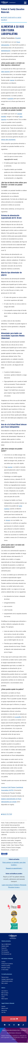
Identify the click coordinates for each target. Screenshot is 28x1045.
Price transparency (5, 952)
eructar (10, 467)
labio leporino (5, 72)
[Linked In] (9, 1024)
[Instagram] (14, 1024)
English (18, 38)
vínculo (8, 520)
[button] (25, 2)
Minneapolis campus (5, 967)
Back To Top (7, 814)
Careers (3, 996)
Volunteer (3, 1006)
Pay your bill (4, 948)
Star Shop (3, 1012)
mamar (12, 80)
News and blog (4, 994)
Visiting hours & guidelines (7, 963)
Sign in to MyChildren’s (6, 944)
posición (10, 99)
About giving (4, 1010)
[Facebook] (4, 1024)
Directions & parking (5, 965)
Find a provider (4, 950)
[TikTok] (23, 1024)
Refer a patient (4, 983)
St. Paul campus (4, 969)
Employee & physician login (7, 979)
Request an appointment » (14, 868)
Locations (3, 961)
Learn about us (4, 990)
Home (3, 1030)
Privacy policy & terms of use (13, 1030)
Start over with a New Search (11, 19)
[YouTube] (18, 1024)
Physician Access (5, 977)
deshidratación (5, 51)
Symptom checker (5, 946)
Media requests (4, 998)
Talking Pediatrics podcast (6, 981)
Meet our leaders (4, 992)
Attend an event (4, 1008)
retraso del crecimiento (8, 140)
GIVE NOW (13, 1019)
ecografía (18, 717)
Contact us (23, 1030)
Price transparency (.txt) (6, 954)
